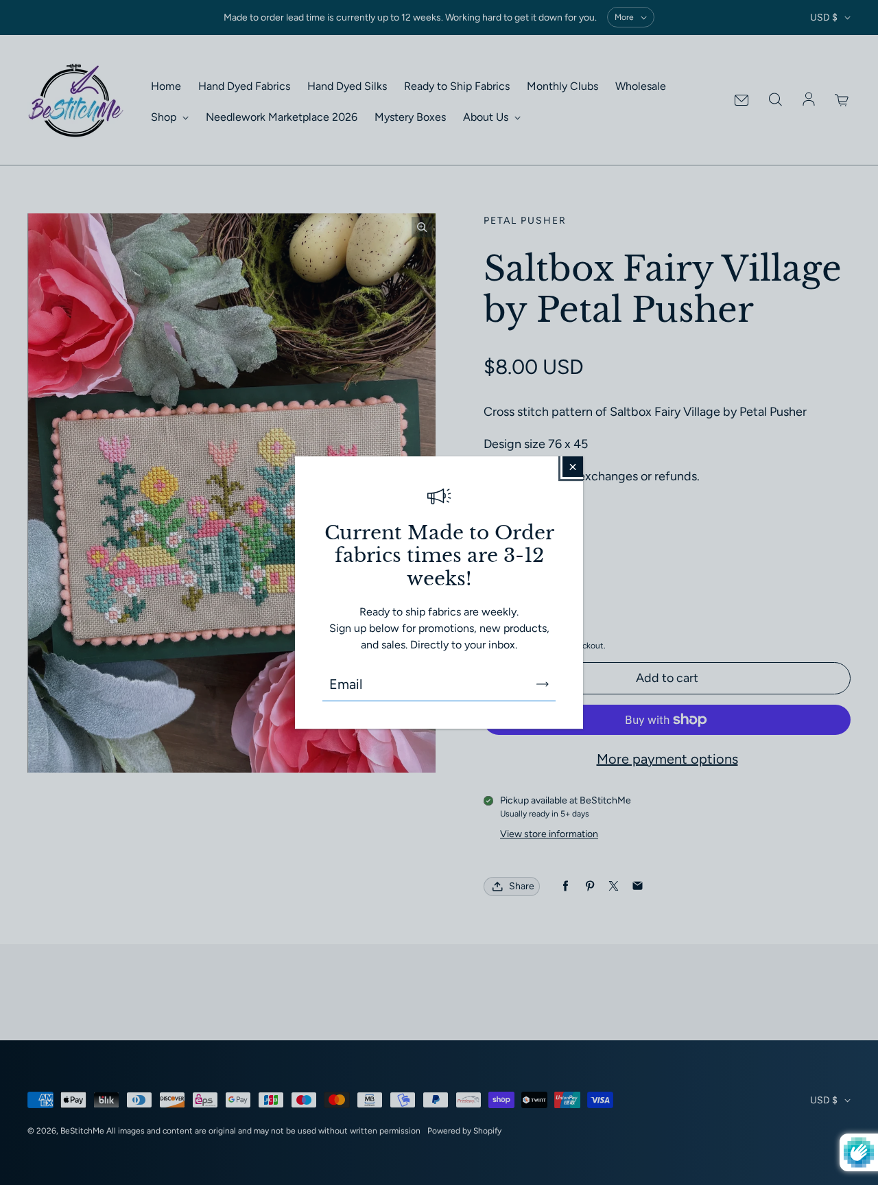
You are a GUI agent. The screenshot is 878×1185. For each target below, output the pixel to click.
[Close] (572, 466)
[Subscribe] (542, 684)
